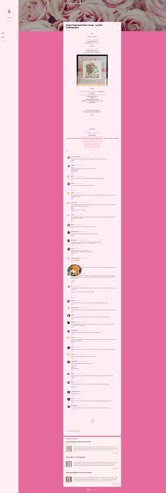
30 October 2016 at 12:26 (83, 307)
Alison (72, 193)
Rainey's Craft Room (75, 156)
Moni (72, 398)
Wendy (72, 373)
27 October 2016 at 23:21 (79, 224)
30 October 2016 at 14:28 (79, 314)
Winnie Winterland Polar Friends (88, 91)
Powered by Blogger (93, 489)
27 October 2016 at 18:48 (79, 214)
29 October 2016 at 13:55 (79, 300)
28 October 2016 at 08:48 (81, 240)
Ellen (72, 382)
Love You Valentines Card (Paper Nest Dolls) (78, 442)
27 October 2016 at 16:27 (78, 192)
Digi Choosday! (85, 243)
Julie (72, 347)
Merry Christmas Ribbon (100, 94)
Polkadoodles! (96, 43)
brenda (72, 183)
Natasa (72, 354)
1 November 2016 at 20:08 (80, 322)
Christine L (73, 273)
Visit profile (9, 21)
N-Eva (72, 337)
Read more (115, 453)
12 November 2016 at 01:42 (82, 405)
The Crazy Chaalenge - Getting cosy (92, 140)
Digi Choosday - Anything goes (92, 143)
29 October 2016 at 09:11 (85, 258)
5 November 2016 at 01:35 (79, 373)
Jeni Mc (73, 300)
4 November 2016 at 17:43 (82, 361)
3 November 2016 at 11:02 (78, 347)
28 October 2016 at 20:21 (78, 248)
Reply (72, 162)
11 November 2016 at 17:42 (79, 398)
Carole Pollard (74, 330)
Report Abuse (4, 41)
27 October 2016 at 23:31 (84, 231)
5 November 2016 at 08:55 (78, 381)
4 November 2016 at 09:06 (79, 354)
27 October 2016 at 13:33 (79, 183)
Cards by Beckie (74, 307)
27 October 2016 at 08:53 (85, 156)
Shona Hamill (74, 405)
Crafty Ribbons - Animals (92, 49)
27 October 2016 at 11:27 (78, 176)
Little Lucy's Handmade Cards (75, 3)
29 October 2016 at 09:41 (81, 273)
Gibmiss (73, 165)
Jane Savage (73, 240)
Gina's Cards (74, 202)
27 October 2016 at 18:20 (81, 202)
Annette (72, 215)
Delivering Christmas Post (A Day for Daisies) (79, 472)
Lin (72, 285)
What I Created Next (75, 258)
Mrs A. (72, 224)
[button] (117, 25)
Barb (72, 176)
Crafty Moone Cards (75, 391)
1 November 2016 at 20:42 (82, 330)
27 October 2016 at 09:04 (79, 165)
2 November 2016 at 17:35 (79, 337)
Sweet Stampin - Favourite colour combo (92, 141)
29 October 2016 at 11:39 (77, 285)
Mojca (72, 314)
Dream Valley (74, 295)
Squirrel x (73, 322)
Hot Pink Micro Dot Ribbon (85, 94)
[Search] (120, 4)
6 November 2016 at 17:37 (85, 391)
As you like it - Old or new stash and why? (92, 136)
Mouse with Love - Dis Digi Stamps (75, 457)
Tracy (72, 248)
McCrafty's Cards (75, 231)
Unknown (9, 17)
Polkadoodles (74, 364)
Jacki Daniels (74, 361)
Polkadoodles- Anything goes (92, 144)
